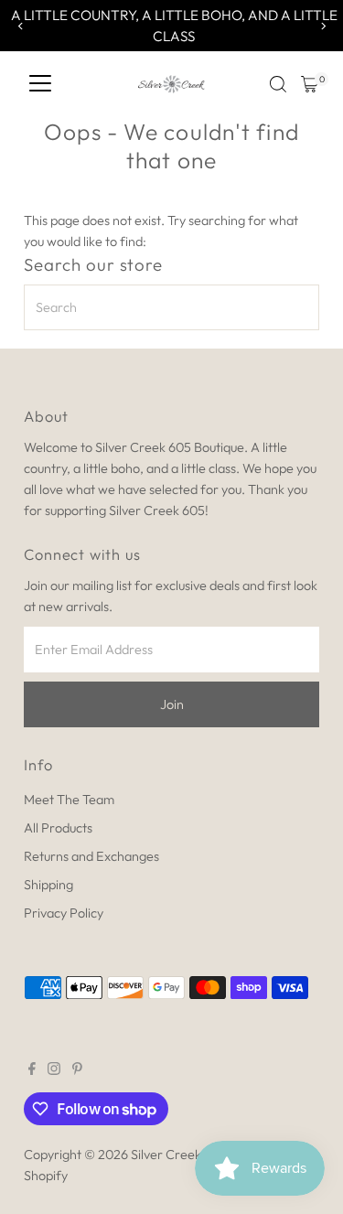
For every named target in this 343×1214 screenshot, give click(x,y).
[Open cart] (309, 84)
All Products (58, 828)
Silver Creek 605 (179, 1154)
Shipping (48, 884)
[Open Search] (278, 84)
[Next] (322, 26)
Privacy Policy (63, 913)
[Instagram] (54, 1070)
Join (172, 704)
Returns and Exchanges (91, 856)
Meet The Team (69, 799)
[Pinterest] (77, 1070)
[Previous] (20, 26)
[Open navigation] (40, 84)
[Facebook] (32, 1070)
